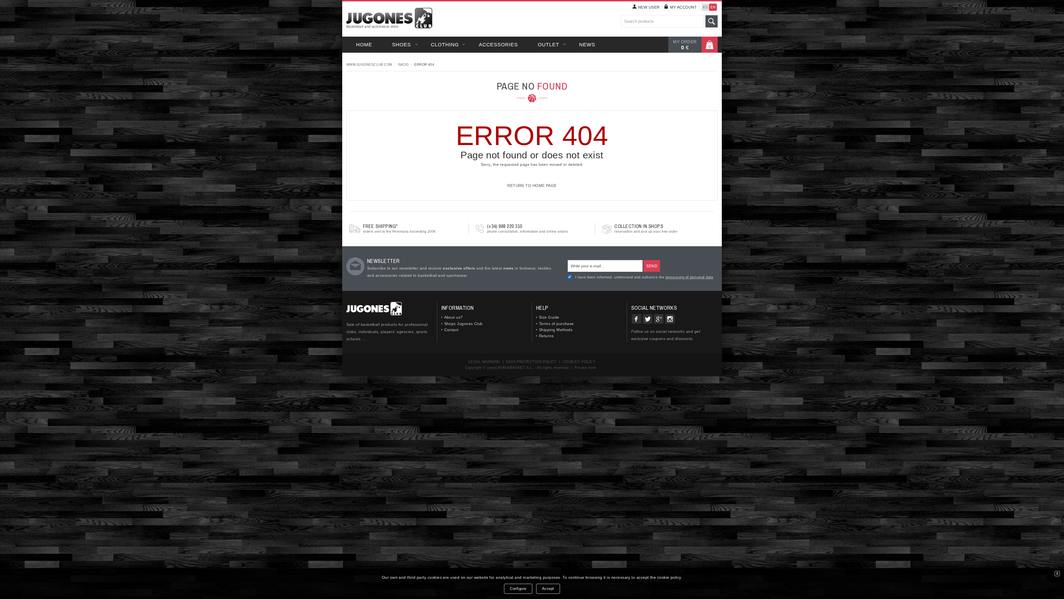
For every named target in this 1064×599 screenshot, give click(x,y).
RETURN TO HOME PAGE (532, 185)
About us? (453, 317)
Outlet (548, 44)
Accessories (498, 44)
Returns (546, 336)
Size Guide (549, 317)
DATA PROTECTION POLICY (531, 362)
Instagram (670, 319)
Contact (451, 330)
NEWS (587, 44)
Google (658, 319)
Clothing (445, 44)
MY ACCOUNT (683, 7)
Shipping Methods (555, 330)
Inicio (403, 65)
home (364, 44)
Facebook (636, 319)
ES (705, 7)
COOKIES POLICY (579, 362)
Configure (518, 589)
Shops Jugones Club (463, 323)
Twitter (647, 319)
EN (712, 7)
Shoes (401, 44)
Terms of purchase (556, 323)
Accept (548, 589)
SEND (651, 266)
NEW (649, 7)
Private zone (585, 368)
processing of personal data (689, 277)
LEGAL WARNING (484, 362)
